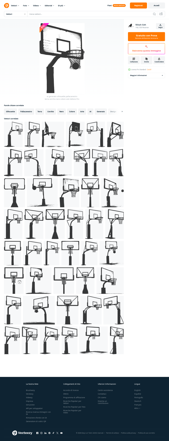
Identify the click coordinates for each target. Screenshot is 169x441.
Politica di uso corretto (146, 433)
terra (40, 111)
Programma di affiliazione (74, 397)
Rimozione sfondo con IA (36, 418)
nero (61, 111)
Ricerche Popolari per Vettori (72, 402)
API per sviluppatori (34, 408)
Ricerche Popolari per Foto (74, 407)
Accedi (156, 5)
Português (138, 397)
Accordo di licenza (71, 390)
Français (137, 405)
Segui (160, 27)
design (113, 111)
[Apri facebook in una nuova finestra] (37, 433)
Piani (109, 5)
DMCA (65, 394)
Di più (60, 5)
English (137, 390)
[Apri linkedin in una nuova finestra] (45, 433)
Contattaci (102, 394)
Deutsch (137, 401)
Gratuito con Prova (146, 36)
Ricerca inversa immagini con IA (38, 413)
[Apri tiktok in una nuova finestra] (53, 433)
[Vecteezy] (6, 5)
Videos (36, 5)
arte (82, 111)
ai (90, 111)
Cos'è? (149, 69)
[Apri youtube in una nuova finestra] (61, 433)
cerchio (50, 111)
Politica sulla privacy (128, 433)
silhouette (10, 111)
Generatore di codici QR (36, 421)
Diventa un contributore (103, 402)
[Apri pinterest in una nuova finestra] (49, 433)
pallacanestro (26, 111)
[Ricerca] (154, 13)
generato (101, 111)
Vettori (14, 5)
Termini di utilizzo (112, 433)
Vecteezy (29, 394)
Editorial (48, 5)
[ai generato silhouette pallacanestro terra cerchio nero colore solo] (13, 134)
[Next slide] (120, 112)
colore (72, 111)
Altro (136, 408)
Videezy (29, 397)
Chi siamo (102, 397)
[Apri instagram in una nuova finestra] (41, 433)
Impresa (29, 401)
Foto (25, 5)
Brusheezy (30, 390)
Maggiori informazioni (138, 75)
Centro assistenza (105, 390)
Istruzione (30, 405)
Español (137, 394)
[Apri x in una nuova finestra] (57, 433)
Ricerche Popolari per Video (72, 411)
